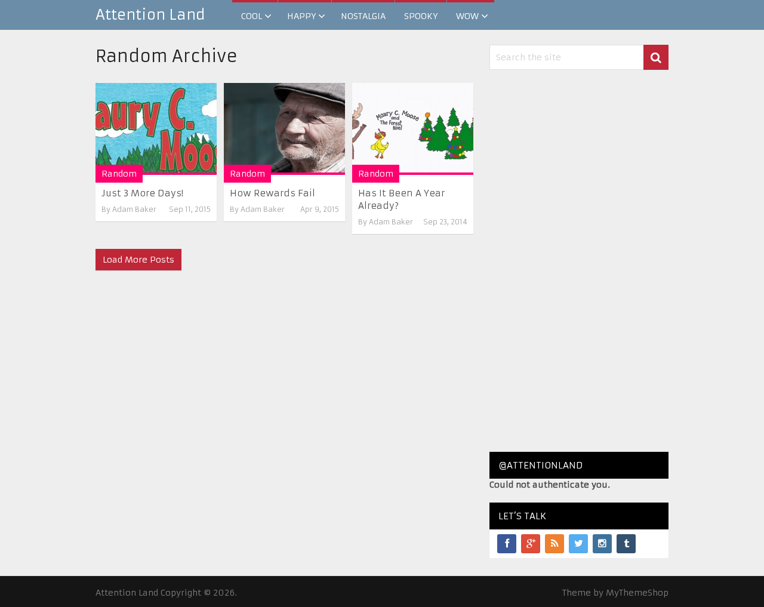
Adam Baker (134, 209)
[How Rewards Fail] (284, 129)
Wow (467, 16)
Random (119, 173)
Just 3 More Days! (142, 193)
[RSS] (554, 543)
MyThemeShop (637, 592)
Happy (301, 16)
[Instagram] (602, 543)
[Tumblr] (626, 543)
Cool (251, 16)
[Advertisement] (578, 261)
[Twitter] (578, 543)
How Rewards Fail (272, 193)
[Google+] (530, 543)
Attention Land (150, 15)
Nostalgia (363, 16)
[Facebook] (506, 543)
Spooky (421, 16)
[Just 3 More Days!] (156, 129)
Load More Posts (138, 259)
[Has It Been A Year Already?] (412, 129)
